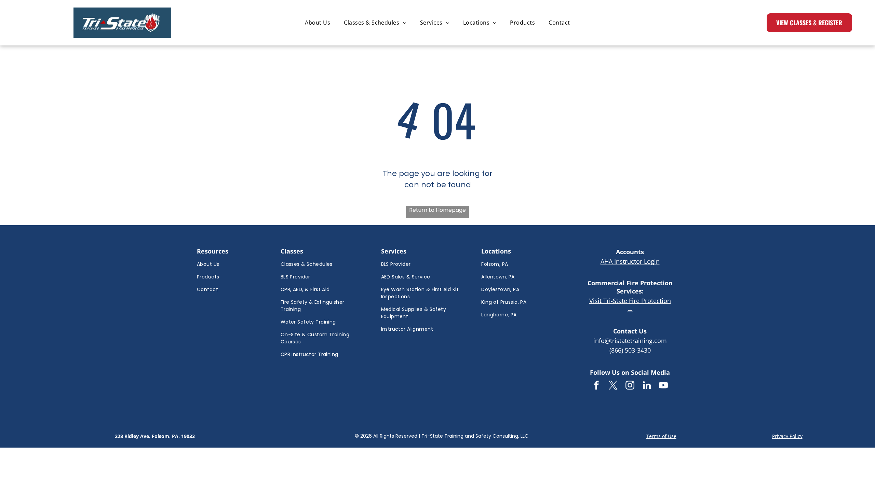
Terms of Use (661, 436)
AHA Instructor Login (630, 261)
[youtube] (663, 386)
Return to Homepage (437, 210)
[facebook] (596, 386)
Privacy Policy (787, 436)
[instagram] (629, 386)
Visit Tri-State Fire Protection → (630, 305)
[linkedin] (646, 386)
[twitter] (613, 386)
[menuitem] (317, 22)
